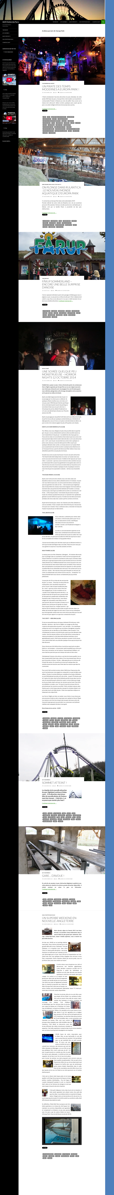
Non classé (45, 368)
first (63, 817)
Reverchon (72, 315)
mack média (51, 315)
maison (77, 724)
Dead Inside (64, 720)
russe (55, 821)
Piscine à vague (60, 224)
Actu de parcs (63, 21)
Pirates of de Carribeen (73, 128)
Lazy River (52, 222)
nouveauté (67, 124)
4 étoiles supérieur (48, 1154)
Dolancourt (77, 815)
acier (44, 813)
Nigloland (66, 819)
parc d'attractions (48, 224)
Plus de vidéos (7, 141)
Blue (74, 813)
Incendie (67, 122)
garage (73, 901)
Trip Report (55, 21)
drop (44, 817)
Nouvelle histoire (48, 126)
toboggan (60, 226)
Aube (64, 813)
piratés (69, 126)
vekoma (54, 316)
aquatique (54, 220)
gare (79, 901)
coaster (54, 311)
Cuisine (58, 1156)
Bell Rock (74, 1154)
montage (45, 819)
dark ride (70, 120)
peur (57, 726)
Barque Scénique (62, 118)
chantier (54, 815)
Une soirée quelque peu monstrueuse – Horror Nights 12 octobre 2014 (59, 374)
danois (68, 311)
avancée (50, 899)
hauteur (68, 817)
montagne (53, 819)
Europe (74, 220)
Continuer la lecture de (49, 109)
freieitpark (59, 122)
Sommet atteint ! (54, 782)
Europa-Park (46, 122)
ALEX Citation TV (73, 21)
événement (55, 722)
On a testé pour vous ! (84, 21)
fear (69, 722)
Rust (70, 130)
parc (65, 315)
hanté (45, 724)
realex (57, 924)
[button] (58, 1138)
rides (74, 903)
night (51, 726)
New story (59, 124)
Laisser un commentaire (65, 92)
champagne (46, 815)
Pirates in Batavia (60, 128)
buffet (45, 1156)
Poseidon (62, 726)
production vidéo (48, 130)
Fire (58, 817)
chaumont (61, 815)
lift (74, 817)
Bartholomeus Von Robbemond (51, 120)
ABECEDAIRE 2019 (46, 184)
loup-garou (64, 724)
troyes (61, 821)
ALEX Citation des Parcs (11, 22)
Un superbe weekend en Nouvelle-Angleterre (59, 919)
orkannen (59, 315)
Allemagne (71, 116)
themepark (52, 132)
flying (56, 313)
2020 (44, 116)
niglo (60, 819)
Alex (55, 92)
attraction (46, 311)
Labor (57, 724)
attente (60, 718)
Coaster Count (96, 21)
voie (50, 905)
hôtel (72, 1156)
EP (70, 720)
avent (54, 118)
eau (60, 220)
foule (73, 722)
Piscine (50, 1158)
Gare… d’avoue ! (53, 875)
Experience (62, 722)
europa (75, 720)
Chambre (51, 1156)
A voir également (7, 59)
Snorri (45, 226)
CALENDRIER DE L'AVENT (48, 83)
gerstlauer (63, 313)
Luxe (77, 1156)
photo (78, 819)
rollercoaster (47, 821)
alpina (50, 813)
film (53, 122)
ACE (49, 116)
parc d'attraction (60, 126)
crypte (57, 720)
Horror (51, 724)
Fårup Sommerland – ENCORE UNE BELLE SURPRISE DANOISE (61, 284)
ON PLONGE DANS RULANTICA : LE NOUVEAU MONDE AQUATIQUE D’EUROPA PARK (61, 190)
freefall (45, 222)
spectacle (76, 130)
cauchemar (76, 718)
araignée (53, 718)
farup (50, 313)
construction (47, 901)
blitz (69, 813)
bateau (64, 120)
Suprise (45, 132)
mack (44, 124)
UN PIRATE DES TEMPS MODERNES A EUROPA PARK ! (60, 88)
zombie (45, 728)
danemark (61, 311)
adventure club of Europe (59, 116)
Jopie (72, 122)
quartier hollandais (60, 130)
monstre (45, 726)
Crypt (51, 720)
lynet (78, 313)
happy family (71, 313)
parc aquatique (67, 222)
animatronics (47, 118)
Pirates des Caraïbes (48, 128)
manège (50, 903)
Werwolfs (75, 726)
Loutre (78, 122)
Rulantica (68, 224)
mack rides (51, 124)
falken (45, 313)
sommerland (46, 316)
